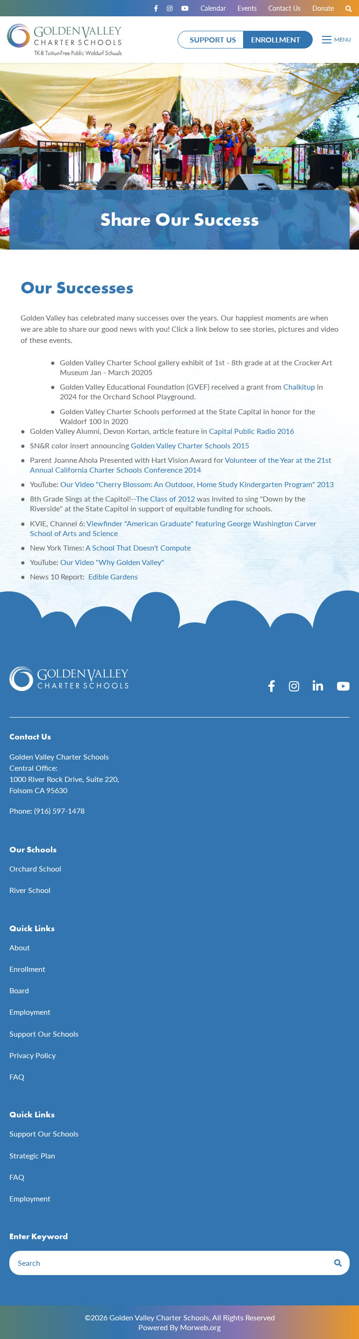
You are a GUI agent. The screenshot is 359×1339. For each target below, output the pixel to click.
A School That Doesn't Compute (138, 547)
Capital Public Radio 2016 (251, 430)
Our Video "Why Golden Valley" (112, 562)
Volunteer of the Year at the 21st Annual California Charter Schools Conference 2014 (180, 464)
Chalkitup (299, 386)
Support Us (213, 39)
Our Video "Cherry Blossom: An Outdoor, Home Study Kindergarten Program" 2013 (197, 484)
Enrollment (276, 39)
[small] (156, 8)
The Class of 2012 (165, 498)
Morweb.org (200, 1327)
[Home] (64, 40)
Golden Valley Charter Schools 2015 (190, 445)
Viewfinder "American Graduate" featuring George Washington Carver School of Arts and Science (173, 528)
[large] (271, 686)
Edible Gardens (113, 576)
